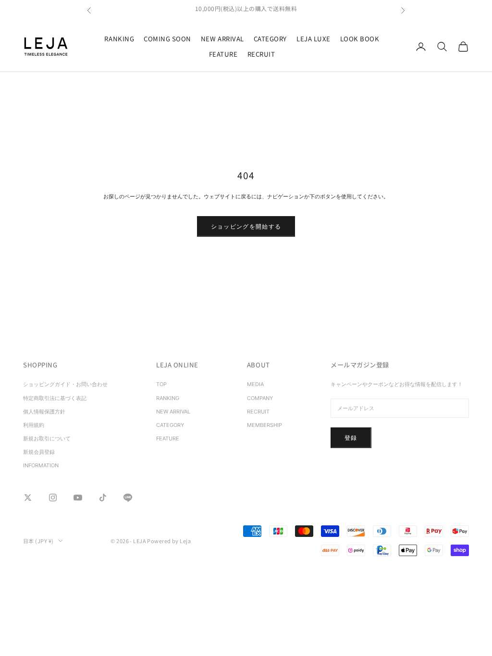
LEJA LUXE (313, 38)
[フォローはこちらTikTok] (103, 497)
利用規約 (33, 425)
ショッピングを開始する (246, 226)
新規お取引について (47, 438)
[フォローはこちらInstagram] (53, 497)
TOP (161, 384)
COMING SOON (167, 38)
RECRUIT (261, 54)
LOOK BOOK (360, 38)
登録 (350, 437)
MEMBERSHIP (264, 425)
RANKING (119, 38)
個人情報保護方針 (44, 411)
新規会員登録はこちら (246, 11)
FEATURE (223, 54)
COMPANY (260, 398)
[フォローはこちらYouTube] (78, 497)
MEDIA (255, 384)
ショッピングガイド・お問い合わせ (65, 384)
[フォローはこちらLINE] (128, 497)
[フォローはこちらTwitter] (28, 497)
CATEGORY (270, 38)
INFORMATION (41, 465)
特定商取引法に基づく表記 (57, 398)
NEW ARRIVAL (222, 38)
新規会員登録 (39, 452)
